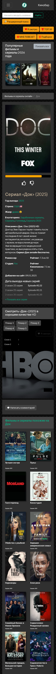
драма (15, 211)
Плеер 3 (35, 323)
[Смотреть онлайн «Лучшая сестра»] (15, 446)
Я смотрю (45, 333)
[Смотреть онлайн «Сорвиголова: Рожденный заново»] (40, 606)
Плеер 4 (9, 328)
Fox (16, 263)
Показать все (42, 46)
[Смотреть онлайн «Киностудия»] (40, 486)
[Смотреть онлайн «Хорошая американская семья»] (40, 526)
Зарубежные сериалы (32, 217)
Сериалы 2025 (33, 220)
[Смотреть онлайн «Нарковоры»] (15, 566)
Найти (38, 15)
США (16, 206)
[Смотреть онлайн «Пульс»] (40, 446)
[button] (16, 299)
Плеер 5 (22, 328)
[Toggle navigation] (8, 5)
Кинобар (43, 5)
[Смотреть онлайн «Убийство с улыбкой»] (15, 526)
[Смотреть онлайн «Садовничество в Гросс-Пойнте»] (40, 646)
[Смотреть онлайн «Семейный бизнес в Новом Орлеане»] (15, 606)
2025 (21, 200)
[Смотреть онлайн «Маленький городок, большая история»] (15, 646)
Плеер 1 (9, 323)
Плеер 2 (22, 323)
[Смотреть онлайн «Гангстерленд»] (15, 486)
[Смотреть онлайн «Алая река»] (40, 566)
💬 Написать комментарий (21, 407)
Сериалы (10, 220)
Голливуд (20, 220)
